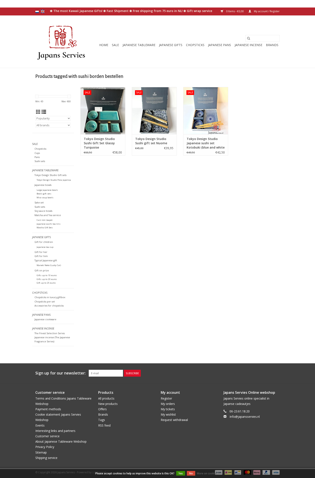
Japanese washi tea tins (48, 223)
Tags (101, 420)
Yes (180, 473)
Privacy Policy (44, 447)
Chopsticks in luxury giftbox (49, 297)
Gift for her (40, 252)
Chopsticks (195, 45)
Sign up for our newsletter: (60, 373)
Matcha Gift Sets (45, 227)
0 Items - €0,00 (234, 11)
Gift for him (41, 256)
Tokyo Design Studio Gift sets (50, 175)
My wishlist (168, 414)
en (42, 11)
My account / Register (266, 11)
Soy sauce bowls (43, 210)
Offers (102, 409)
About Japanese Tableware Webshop (61, 441)
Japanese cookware (45, 319)
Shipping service (46, 458)
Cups (37, 153)
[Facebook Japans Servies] (260, 373)
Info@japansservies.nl (245, 417)
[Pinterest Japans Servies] (268, 373)
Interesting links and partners (55, 431)
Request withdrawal (174, 420)
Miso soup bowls (45, 197)
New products (108, 404)
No (191, 473)
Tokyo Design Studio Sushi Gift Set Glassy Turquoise (99, 143)
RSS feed (104, 425)
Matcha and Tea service (47, 215)
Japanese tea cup (45, 247)
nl (37, 11)
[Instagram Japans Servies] (276, 373)
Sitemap (41, 452)
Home (103, 45)
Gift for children (43, 242)
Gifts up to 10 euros (47, 275)
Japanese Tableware (139, 45)
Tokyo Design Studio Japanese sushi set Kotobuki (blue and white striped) (206, 143)
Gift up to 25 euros (46, 282)
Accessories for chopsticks (49, 305)
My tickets (168, 409)
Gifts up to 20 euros (47, 279)
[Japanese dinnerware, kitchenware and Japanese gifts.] (61, 41)
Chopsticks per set (44, 301)
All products (106, 398)
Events (40, 425)
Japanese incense (248, 45)
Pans (37, 157)
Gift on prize (41, 270)
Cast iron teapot (44, 220)
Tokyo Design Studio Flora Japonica (54, 180)
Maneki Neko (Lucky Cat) (49, 265)
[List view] (44, 112)
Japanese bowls (42, 184)
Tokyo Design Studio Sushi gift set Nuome (151, 141)
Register (166, 398)
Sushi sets (39, 161)
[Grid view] (38, 112)
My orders (168, 404)
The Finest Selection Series (49, 333)
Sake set (39, 202)
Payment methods (48, 409)
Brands (272, 45)
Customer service (47, 436)
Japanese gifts (170, 45)
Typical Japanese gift (45, 260)
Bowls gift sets (44, 193)
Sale (115, 45)
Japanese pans (219, 45)
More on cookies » (208, 473)
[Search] (248, 38)
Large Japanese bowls (47, 190)
